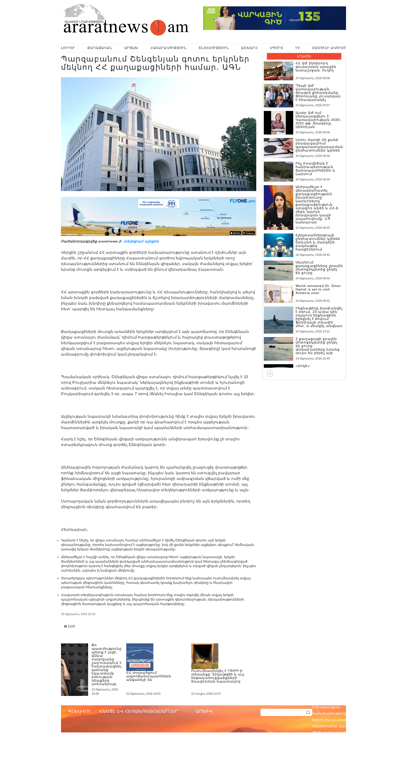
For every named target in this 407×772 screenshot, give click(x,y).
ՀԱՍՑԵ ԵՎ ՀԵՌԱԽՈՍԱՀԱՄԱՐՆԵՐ (138, 711)
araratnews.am (365, 701)
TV (297, 48)
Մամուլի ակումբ (329, 48)
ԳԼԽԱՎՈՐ (79, 711)
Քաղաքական (99, 48)
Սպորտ (276, 48)
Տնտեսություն (214, 48)
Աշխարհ (249, 48)
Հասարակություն (169, 48)
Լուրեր (68, 48)
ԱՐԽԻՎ (204, 711)
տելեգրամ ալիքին (141, 241)
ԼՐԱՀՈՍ (304, 56)
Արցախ (131, 48)
